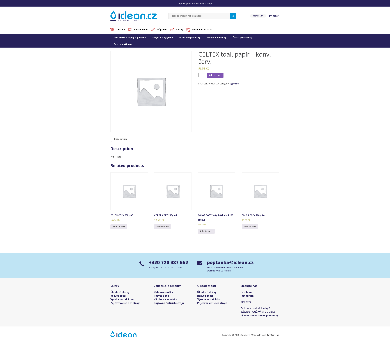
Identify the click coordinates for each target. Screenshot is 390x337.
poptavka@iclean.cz (229, 263)
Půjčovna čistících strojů (125, 304)
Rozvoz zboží (118, 297)
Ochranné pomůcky (189, 38)
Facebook (246, 293)
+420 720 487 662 (168, 263)
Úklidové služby (119, 293)
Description (120, 140)
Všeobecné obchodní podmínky (259, 316)
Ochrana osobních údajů (255, 309)
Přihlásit (274, 17)
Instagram (247, 297)
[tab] (120, 140)
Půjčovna (162, 30)
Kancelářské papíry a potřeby (129, 38)
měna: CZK (258, 17)
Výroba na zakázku (202, 30)
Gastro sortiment (123, 45)
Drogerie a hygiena (162, 38)
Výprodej (234, 84)
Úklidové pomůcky (216, 38)
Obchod (121, 30)
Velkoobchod (141, 30)
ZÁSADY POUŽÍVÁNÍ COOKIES (258, 313)
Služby (179, 30)
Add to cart (215, 76)
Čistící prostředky (242, 38)
